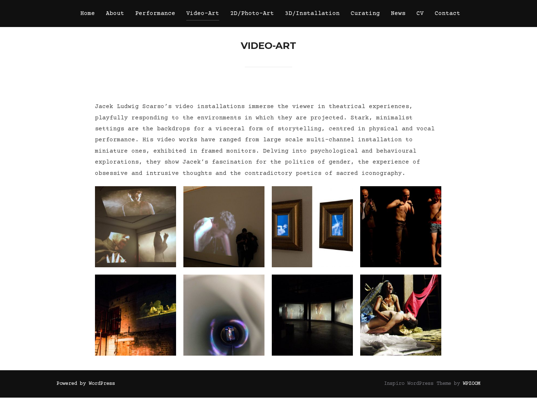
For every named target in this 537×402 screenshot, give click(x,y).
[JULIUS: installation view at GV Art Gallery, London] (135, 226)
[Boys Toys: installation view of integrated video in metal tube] (223, 315)
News (398, 13)
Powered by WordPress (86, 384)
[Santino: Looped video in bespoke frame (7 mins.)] (312, 226)
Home (87, 13)
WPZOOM (471, 384)
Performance (155, 13)
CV (420, 13)
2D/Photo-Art (252, 13)
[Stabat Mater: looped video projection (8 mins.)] (400, 315)
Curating (365, 13)
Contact (447, 13)
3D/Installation (312, 13)
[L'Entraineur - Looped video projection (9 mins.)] (400, 226)
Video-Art (202, 13)
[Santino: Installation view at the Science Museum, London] (223, 226)
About (115, 13)
